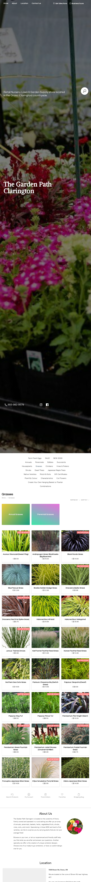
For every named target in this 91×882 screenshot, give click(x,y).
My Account (29, 797)
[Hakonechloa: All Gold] (45, 606)
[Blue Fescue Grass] (16, 574)
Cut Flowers (61, 478)
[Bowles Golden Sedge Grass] (45, 574)
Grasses (39, 466)
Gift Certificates (60, 474)
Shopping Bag (79, 797)
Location (24, 3)
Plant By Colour (31, 478)
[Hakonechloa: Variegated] (75, 606)
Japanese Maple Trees (56, 470)
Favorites (62, 797)
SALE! (47, 458)
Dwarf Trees (39, 470)
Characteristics (47, 478)
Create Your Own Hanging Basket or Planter (45, 482)
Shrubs (28, 470)
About (14, 3)
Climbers (49, 466)
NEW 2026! (58, 458)
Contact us (36, 3)
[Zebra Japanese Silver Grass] (75, 767)
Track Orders (45, 797)
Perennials (39, 462)
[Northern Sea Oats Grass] (16, 668)
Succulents (61, 462)
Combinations (45, 486)
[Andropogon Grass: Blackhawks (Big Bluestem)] (45, 540)
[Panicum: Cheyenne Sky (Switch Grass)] (45, 668)
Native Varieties (30, 474)
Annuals (28, 462)
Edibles (50, 462)
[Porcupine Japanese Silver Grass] (16, 767)
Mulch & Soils (45, 474)
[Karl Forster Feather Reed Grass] (45, 637)
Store (6, 3)
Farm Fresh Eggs (35, 458)
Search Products (12, 797)
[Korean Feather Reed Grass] (75, 637)
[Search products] (85, 91)
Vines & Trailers (62, 466)
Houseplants (27, 466)
